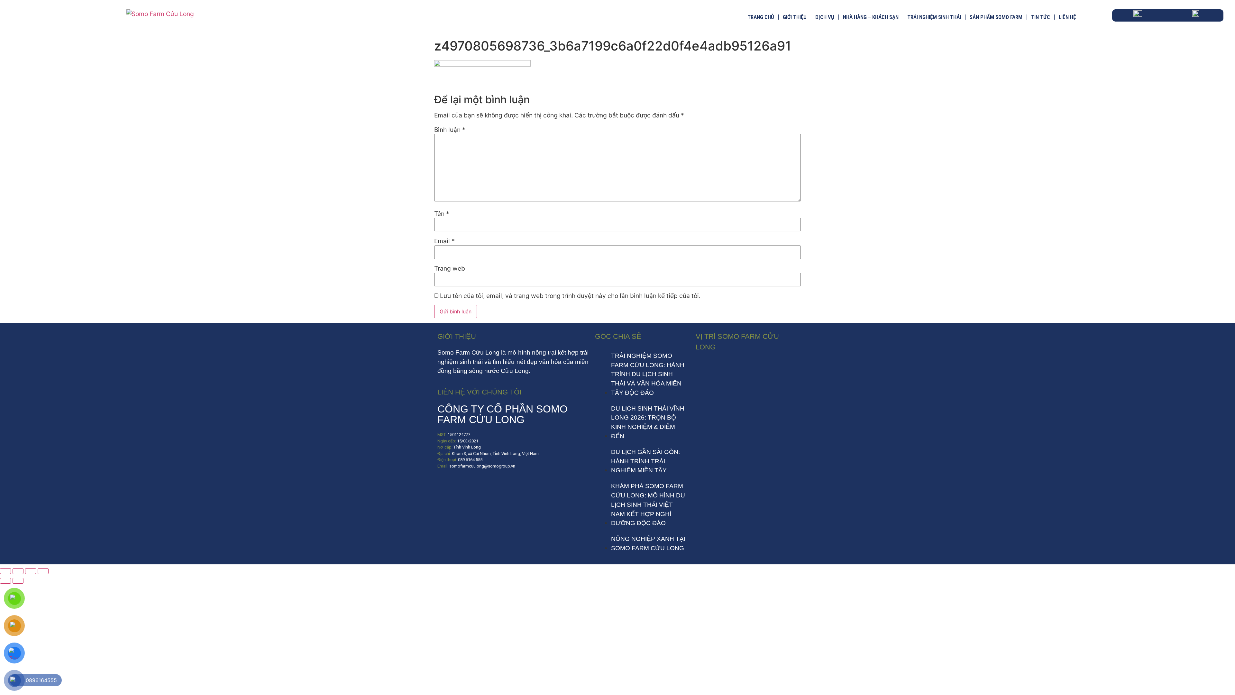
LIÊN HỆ (1067, 17)
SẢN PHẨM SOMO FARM (996, 17)
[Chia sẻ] (30, 571)
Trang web (449, 268)
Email (444, 241)
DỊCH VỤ (824, 17)
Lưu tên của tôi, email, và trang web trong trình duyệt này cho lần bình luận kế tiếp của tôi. (570, 296)
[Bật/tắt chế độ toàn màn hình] (18, 571)
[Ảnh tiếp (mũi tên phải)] (18, 581)
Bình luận (449, 130)
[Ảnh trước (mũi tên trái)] (5, 581)
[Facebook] (445, 485)
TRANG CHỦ (760, 17)
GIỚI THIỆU (795, 17)
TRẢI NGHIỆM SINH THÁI (934, 17)
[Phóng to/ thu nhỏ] (5, 571)
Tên (441, 214)
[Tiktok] (465, 485)
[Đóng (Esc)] (43, 571)
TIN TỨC (1040, 17)
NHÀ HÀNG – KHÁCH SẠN (871, 17)
